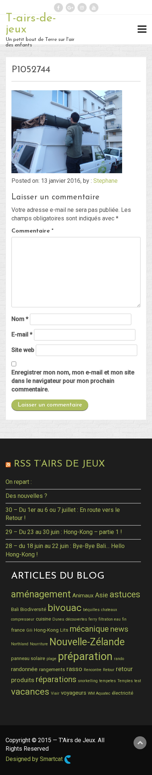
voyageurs (73, 693)
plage (51, 658)
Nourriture (39, 644)
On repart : (19, 481)
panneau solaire (28, 658)
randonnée (24, 669)
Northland (19, 644)
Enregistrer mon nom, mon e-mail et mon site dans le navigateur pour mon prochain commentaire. (72, 381)
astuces (125, 594)
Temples (125, 680)
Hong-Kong (46, 630)
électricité (122, 693)
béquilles (91, 609)
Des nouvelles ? (26, 495)
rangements (52, 669)
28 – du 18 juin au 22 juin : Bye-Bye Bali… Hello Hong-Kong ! (65, 550)
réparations (56, 679)
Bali (15, 609)
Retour (108, 669)
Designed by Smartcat (35, 758)
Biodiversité (33, 609)
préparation (85, 656)
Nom (19, 318)
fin (124, 619)
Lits (64, 630)
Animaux (83, 595)
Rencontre (92, 669)
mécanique (89, 628)
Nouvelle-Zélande (87, 642)
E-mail (21, 334)
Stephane (105, 180)
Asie (101, 595)
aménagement (41, 594)
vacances (30, 691)
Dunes (58, 619)
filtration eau (110, 619)
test (137, 680)
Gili (29, 630)
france (18, 630)
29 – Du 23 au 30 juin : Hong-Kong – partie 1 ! (64, 531)
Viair (55, 693)
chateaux (109, 609)
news (119, 629)
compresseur (22, 619)
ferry (93, 619)
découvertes (76, 619)
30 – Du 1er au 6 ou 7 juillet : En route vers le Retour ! (63, 514)
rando (119, 658)
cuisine (43, 619)
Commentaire (32, 231)
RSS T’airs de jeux (59, 464)
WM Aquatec (99, 693)
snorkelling (88, 680)
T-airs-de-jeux (31, 24)
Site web (22, 349)
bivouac (65, 607)
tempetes (107, 680)
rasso (74, 669)
